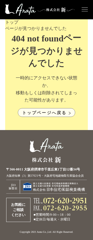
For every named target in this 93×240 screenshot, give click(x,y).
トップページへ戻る (44, 112)
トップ (11, 22)
